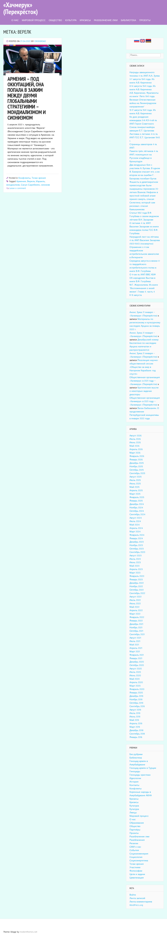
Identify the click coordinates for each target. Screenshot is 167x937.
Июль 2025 (135, 480)
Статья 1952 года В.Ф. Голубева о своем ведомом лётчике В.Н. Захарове (144, 216)
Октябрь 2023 (136, 548)
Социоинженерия (138, 853)
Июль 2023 (135, 559)
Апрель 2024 (136, 528)
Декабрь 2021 (136, 624)
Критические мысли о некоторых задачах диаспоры (144, 391)
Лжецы (133, 812)
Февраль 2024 (136, 535)
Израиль (40, 181)
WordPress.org (136, 905)
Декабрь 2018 (136, 730)
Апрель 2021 (135, 648)
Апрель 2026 (136, 449)
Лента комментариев (140, 901)
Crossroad (40, 41)
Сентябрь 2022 (137, 593)
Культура (70, 20)
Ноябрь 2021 (135, 627)
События (134, 850)
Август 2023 (135, 555)
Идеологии (135, 778)
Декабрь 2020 (136, 661)
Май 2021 (134, 644)
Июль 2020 (135, 672)
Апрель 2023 (136, 569)
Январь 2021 (135, 658)
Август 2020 (135, 668)
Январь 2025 (136, 500)
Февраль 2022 (136, 617)
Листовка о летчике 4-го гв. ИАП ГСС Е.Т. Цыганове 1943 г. (144, 137)
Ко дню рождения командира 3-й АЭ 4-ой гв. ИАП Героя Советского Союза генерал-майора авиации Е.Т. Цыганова (143, 124)
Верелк (31, 181)
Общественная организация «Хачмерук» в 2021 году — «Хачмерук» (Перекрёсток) (144, 381)
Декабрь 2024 (136, 504)
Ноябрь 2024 (136, 507)
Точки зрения (39, 178)
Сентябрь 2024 (137, 514)
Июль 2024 (135, 521)
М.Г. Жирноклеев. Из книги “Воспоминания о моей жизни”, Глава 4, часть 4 (143, 288)
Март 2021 (134, 651)
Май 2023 (134, 565)
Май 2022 (134, 607)
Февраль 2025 (136, 497)
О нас (15, 20)
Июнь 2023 (135, 562)
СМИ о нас (135, 846)
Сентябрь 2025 (137, 473)
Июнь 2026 (135, 442)
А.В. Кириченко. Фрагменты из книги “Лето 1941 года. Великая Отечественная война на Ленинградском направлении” (144, 100)
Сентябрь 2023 (137, 552)
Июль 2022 (135, 600)
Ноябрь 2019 (135, 699)
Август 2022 (135, 596)
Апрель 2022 (136, 610)
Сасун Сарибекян (30, 184)
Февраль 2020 (136, 689)
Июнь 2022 (135, 603)
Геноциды (134, 771)
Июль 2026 (135, 439)
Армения (21, 181)
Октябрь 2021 (136, 631)
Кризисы (85, 20)
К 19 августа (135, 295)
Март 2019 (134, 727)
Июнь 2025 (135, 483)
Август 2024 (135, 517)
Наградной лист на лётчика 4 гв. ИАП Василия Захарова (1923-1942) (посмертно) (144, 240)
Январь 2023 (136, 579)
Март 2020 (135, 685)
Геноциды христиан (140, 774)
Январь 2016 (135, 737)
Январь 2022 (136, 620)
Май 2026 (134, 446)
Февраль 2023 (136, 576)
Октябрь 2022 (136, 589)
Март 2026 (134, 452)
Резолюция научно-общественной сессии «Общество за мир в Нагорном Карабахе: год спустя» (143, 367)
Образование (136, 822)
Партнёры (134, 829)
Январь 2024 (136, 538)
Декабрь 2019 (136, 696)
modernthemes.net (28, 931)
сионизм (45, 184)
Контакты (134, 785)
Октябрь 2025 (136, 469)
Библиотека (128, 20)
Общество (55, 20)
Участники (134, 867)
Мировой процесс (34, 20)
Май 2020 (134, 679)
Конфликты (24, 178)
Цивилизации (136, 877)
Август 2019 (135, 709)
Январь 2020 (136, 692)
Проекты (144, 20)
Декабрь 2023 (136, 541)
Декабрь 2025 (136, 463)
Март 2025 (134, 493)
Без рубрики (136, 754)
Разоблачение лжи (106, 20)
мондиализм (13, 184)
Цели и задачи (137, 874)
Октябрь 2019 (136, 703)
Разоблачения (137, 840)
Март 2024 (135, 531)
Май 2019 (134, 720)
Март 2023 (134, 572)
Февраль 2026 (136, 456)
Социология (135, 857)
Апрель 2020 (136, 682)
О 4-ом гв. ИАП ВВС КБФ (142, 274)
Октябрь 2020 (136, 665)
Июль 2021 (134, 641)
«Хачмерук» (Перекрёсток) (20, 8)
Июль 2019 (134, 713)
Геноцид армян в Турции (142, 768)
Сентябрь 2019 (137, 706)
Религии (133, 843)
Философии (135, 870)
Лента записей (137, 898)
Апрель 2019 (135, 723)
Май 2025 (134, 487)
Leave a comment (17, 188)
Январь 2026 (136, 459)
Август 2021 (135, 637)
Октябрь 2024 (136, 511)
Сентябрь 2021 (137, 634)
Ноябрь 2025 (136, 466)
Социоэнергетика (138, 860)
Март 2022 (134, 613)
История (133, 781)
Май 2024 (134, 524)
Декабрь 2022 (136, 583)
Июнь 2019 (134, 716)
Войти (132, 894)
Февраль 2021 (136, 655)
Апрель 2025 (136, 490)
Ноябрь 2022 (136, 586)
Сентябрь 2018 (137, 733)
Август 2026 (135, 435)
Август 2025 (135, 476)
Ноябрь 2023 (136, 545)
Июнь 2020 (135, 675)
